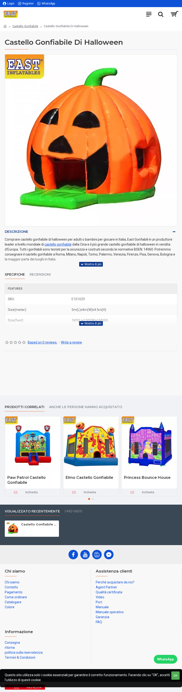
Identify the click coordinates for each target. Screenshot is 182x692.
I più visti (73, 511)
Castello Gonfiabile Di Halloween (39, 524)
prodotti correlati (24, 407)
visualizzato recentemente (32, 511)
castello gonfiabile (58, 244)
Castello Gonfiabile (25, 26)
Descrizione (16, 231)
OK (175, 675)
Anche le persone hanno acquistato (85, 407)
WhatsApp (165, 659)
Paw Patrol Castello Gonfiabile (26, 480)
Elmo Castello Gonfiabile (89, 477)
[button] (89, 499)
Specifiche (15, 275)
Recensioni (40, 275)
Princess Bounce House (147, 477)
